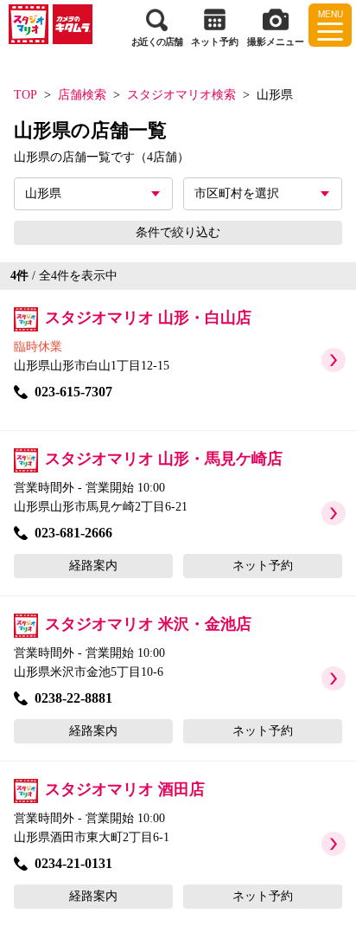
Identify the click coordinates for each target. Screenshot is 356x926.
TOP (25, 94)
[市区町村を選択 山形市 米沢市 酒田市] (262, 193)
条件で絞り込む (178, 232)
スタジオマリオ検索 (181, 94)
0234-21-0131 (73, 863)
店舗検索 (82, 94)
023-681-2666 (73, 532)
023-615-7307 (73, 391)
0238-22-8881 (73, 698)
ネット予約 (262, 565)
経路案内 (93, 565)
